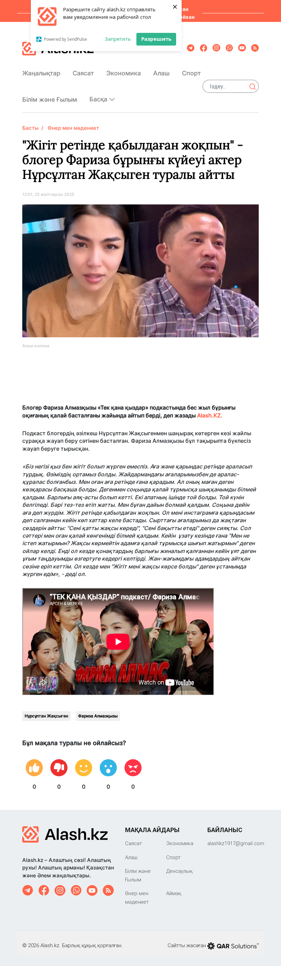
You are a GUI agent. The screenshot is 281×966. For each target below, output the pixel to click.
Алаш (161, 73)
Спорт (191, 73)
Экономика (123, 73)
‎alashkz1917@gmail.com (235, 843)
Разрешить (156, 38)
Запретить (118, 38)
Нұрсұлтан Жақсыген (46, 715)
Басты (30, 128)
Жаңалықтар (41, 73)
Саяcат (83, 73)
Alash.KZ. (209, 415)
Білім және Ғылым (49, 99)
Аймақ (173, 893)
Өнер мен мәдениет (73, 128)
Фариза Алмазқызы (98, 715)
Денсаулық (179, 871)
